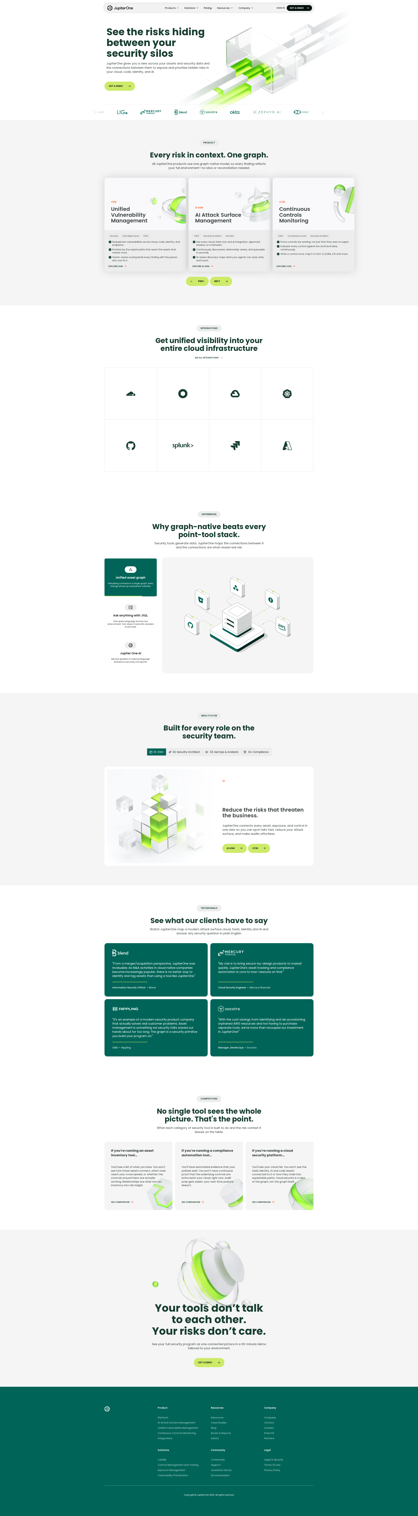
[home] (120, 8)
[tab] (130, 577)
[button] (171, 8)
